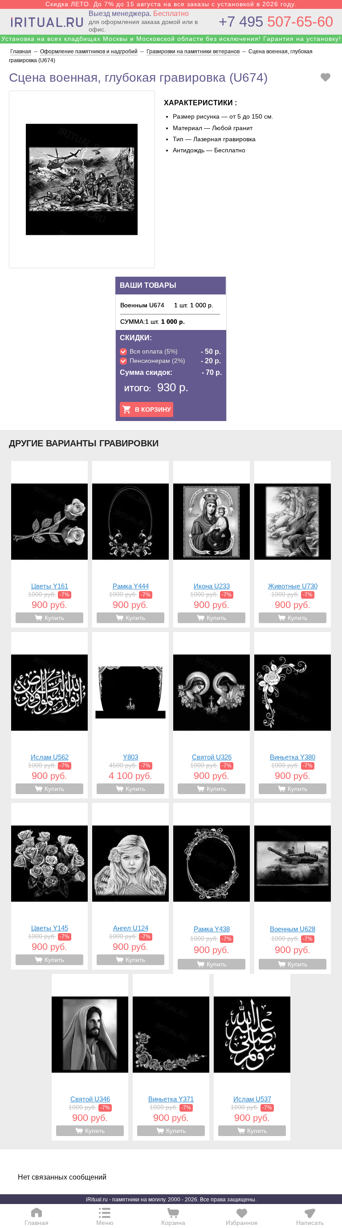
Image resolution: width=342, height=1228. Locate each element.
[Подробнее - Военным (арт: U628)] (292, 888)
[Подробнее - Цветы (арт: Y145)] (49, 886)
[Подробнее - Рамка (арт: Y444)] (130, 544)
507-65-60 (276, 21)
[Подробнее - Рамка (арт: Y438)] (211, 888)
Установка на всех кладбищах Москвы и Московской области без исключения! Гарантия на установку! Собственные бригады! (171, 42)
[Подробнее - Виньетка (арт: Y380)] (292, 715)
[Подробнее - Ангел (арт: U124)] (130, 886)
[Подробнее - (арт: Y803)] (130, 715)
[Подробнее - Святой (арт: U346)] (90, 1057)
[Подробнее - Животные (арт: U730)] (292, 544)
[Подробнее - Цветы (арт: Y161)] (49, 544)
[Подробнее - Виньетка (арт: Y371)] (171, 1057)
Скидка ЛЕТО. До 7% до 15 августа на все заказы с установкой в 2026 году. (171, 4)
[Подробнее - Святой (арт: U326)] (211, 715)
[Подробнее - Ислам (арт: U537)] (252, 1057)
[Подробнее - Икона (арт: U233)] (211, 544)
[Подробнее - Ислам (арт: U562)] (49, 715)
